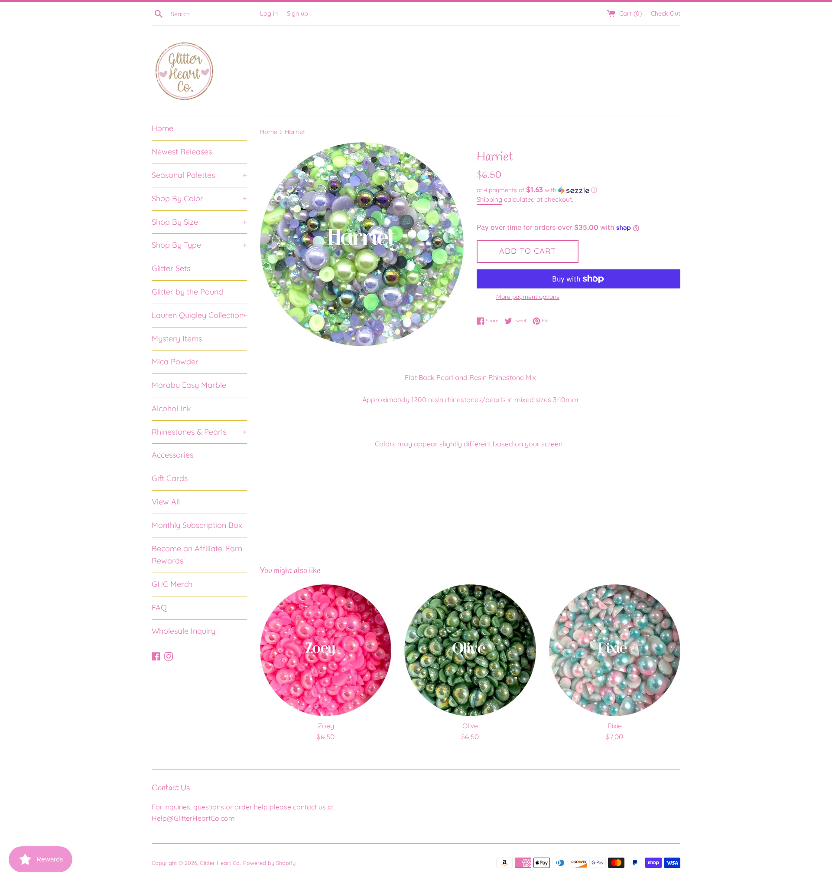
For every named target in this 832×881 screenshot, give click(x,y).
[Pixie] (614, 650)
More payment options (527, 297)
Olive (470, 725)
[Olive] (470, 650)
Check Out (665, 13)
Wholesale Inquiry (183, 631)
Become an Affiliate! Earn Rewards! (197, 555)
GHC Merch (172, 584)
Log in (269, 13)
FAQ (159, 607)
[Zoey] (325, 650)
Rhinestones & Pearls (199, 432)
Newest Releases (182, 152)
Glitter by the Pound (187, 292)
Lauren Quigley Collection (199, 315)
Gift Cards (170, 478)
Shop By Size (199, 222)
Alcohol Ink (171, 408)
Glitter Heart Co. (220, 862)
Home (162, 128)
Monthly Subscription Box (197, 525)
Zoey (326, 725)
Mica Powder (175, 362)
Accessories (172, 455)
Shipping (489, 199)
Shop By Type (199, 245)
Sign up (297, 13)
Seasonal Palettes (199, 175)
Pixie (615, 725)
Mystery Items (177, 339)
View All (166, 502)
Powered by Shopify (269, 862)
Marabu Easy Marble (189, 385)
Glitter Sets (171, 268)
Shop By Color (199, 198)
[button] (578, 190)
